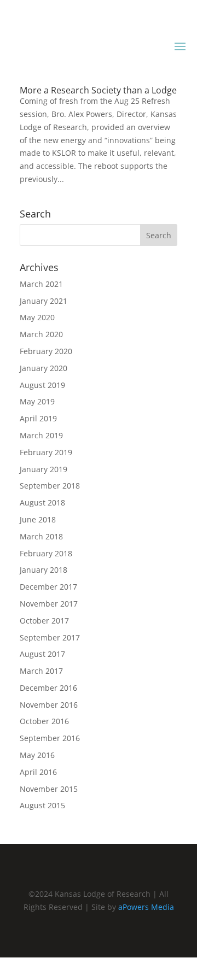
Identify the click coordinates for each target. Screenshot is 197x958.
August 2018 (42, 502)
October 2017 (44, 620)
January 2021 (43, 301)
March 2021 (41, 284)
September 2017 (50, 637)
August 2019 (42, 385)
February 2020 (46, 351)
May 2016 (37, 755)
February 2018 (46, 553)
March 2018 (41, 536)
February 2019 (46, 452)
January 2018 (43, 570)
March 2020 (41, 334)
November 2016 (49, 705)
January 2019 (43, 469)
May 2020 (37, 317)
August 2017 (42, 654)
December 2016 (48, 688)
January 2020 (43, 368)
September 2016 (50, 738)
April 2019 (38, 418)
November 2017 (49, 603)
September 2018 (50, 485)
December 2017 (48, 586)
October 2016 (44, 721)
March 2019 (41, 435)
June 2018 (38, 519)
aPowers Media (146, 907)
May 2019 (37, 401)
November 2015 (49, 789)
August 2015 (42, 805)
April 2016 (38, 772)
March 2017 (41, 671)
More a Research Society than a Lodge (98, 90)
